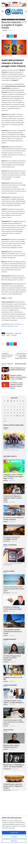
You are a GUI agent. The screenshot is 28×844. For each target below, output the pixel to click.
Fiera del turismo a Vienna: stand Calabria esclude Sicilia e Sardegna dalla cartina (20, 356)
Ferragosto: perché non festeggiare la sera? (11, 538)
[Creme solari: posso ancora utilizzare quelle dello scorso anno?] (14, 579)
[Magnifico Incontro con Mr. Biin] (14, 670)
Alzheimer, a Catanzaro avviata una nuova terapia (12, 608)
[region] (14, 829)
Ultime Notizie (22, 19)
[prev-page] (3, 392)
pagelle (8, 335)
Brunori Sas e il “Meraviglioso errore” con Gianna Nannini (13, 766)
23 (23, 412)
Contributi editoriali (11, 19)
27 (14, 415)
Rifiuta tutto (14, 841)
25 (8, 415)
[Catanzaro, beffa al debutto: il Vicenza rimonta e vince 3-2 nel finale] (5, 377)
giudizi (3, 335)
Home (3, 17)
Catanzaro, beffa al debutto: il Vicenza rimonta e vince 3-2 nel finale (18, 377)
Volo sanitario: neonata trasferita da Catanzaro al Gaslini (12, 631)
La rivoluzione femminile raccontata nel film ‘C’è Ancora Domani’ (7, 356)
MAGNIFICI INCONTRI (9, 639)
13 (14, 410)
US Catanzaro (14, 335)
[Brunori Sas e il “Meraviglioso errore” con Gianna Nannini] (14, 757)
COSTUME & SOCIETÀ (10, 456)
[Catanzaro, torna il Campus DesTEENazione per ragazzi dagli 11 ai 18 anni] (14, 466)
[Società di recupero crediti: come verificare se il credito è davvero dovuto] (14, 713)
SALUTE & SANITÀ (9, 571)
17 (4, 412)
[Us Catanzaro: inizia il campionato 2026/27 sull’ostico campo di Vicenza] (5, 384)
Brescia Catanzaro (9, 333)
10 (4, 410)
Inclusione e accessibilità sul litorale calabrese (13, 518)
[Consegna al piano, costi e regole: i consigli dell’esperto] (14, 693)
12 (11, 410)
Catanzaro (8, 17)
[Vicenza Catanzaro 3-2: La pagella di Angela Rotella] (5, 369)
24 (4, 415)
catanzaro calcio (18, 333)
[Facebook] (8, 36)
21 (17, 412)
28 (17, 415)
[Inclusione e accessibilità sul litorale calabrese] (14, 510)
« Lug (4, 421)
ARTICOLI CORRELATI (7, 364)
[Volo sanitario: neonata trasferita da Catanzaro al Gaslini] (14, 621)
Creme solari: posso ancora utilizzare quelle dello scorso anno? (13, 589)
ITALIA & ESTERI (8, 730)
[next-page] (5, 392)
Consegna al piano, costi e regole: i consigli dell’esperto (13, 702)
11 (8, 410)
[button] (2, 11)
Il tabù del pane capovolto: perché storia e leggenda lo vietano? (13, 786)
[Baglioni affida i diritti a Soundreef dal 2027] (14, 738)
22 (20, 412)
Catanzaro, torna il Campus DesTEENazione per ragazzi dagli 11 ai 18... (13, 476)
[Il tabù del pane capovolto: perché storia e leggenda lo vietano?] (14, 777)
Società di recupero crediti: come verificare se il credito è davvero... (13, 722)
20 (14, 412)
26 (11, 415)
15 (20, 410)
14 (17, 410)
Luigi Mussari (6, 661)
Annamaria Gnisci (7, 768)
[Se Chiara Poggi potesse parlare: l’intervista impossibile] (14, 648)
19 (11, 412)
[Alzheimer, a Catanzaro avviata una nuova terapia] (14, 600)
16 (23, 410)
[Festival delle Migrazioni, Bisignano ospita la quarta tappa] (14, 489)
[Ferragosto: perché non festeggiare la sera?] (14, 530)
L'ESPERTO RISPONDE (10, 685)
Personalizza (14, 836)
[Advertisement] (14, 807)
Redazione (5, 30)
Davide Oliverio (6, 541)
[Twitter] (11, 36)
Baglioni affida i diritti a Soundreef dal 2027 (11, 746)
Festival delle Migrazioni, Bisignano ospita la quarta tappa (12, 498)
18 (8, 412)
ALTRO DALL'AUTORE (20, 364)
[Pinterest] (15, 36)
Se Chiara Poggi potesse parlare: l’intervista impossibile (12, 658)
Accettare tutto (14, 832)
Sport (17, 19)
